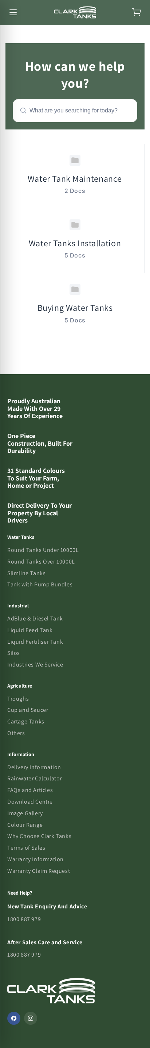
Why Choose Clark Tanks (39, 836)
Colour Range (25, 825)
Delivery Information (34, 767)
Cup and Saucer (27, 710)
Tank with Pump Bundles (39, 584)
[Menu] (13, 12)
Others (16, 733)
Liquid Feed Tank (30, 630)
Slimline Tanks (26, 573)
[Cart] (137, 12)
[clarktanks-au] (75, 12)
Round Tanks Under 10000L (43, 550)
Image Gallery (25, 813)
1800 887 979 (24, 919)
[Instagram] (30, 1018)
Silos (13, 653)
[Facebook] (13, 1018)
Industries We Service (35, 664)
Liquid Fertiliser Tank (35, 641)
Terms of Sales (26, 847)
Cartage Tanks (25, 721)
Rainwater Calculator (34, 778)
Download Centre (30, 801)
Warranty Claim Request (38, 871)
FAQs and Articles (30, 790)
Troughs (18, 698)
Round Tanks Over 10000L (41, 561)
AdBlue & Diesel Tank (35, 618)
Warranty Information (35, 859)
